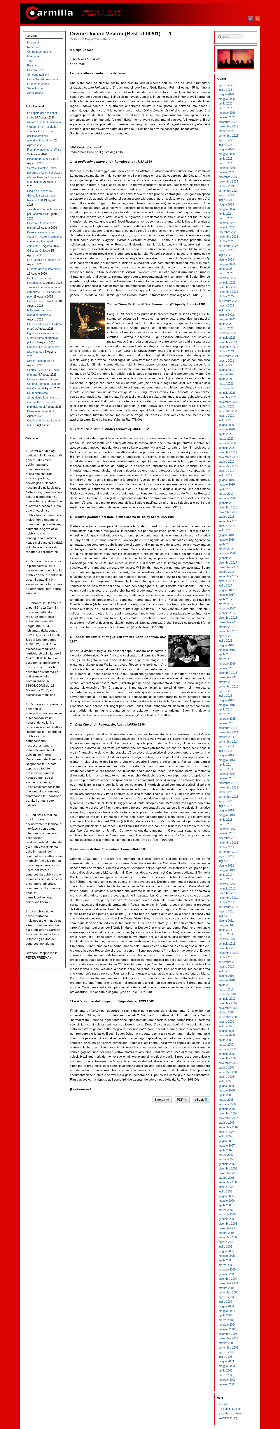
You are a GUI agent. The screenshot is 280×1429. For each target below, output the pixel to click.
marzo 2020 (226, 438)
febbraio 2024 (227, 223)
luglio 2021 (225, 365)
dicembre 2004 (228, 1278)
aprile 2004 (225, 1315)
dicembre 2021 (228, 342)
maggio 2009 (227, 1035)
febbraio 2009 (227, 1049)
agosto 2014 (226, 746)
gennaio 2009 (227, 1053)
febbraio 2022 (227, 333)
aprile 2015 (225, 709)
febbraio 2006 (227, 1214)
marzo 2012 (226, 879)
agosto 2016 (226, 636)
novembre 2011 (228, 897)
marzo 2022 (226, 328)
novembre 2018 (228, 512)
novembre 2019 (228, 457)
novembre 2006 (228, 1173)
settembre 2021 (228, 356)
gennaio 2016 (227, 668)
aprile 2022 (225, 323)
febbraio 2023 (227, 278)
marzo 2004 (226, 1320)
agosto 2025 (226, 140)
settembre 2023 (228, 245)
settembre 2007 (228, 1127)
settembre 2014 (228, 741)
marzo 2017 (226, 604)
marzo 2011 (226, 934)
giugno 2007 (226, 1141)
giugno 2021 (226, 369)
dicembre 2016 (228, 617)
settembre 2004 (228, 1292)
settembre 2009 (228, 1017)
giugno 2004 (226, 1306)
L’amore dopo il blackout (42, 301)
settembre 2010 (228, 962)
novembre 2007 (228, 1118)
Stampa (160, 1099)
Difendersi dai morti (39, 411)
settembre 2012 (228, 851)
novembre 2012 (228, 842)
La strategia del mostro (41, 259)
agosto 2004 (226, 1297)
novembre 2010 (228, 952)
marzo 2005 (226, 1265)
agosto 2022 (226, 305)
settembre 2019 (228, 466)
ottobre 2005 (226, 1232)
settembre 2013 (228, 796)
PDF (180, 1099)
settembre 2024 (228, 190)
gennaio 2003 (227, 1384)
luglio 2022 (225, 310)
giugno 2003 (226, 1361)
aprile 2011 (225, 929)
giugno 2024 (226, 204)
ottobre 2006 (226, 1177)
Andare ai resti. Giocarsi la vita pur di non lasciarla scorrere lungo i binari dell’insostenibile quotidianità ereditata (44, 131)
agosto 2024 (226, 195)
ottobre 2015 (226, 682)
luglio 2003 (225, 1356)
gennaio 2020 (227, 447)
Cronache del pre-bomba (42, 79)
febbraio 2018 (227, 553)
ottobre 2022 (226, 296)
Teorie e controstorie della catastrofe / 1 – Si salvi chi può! (44, 292)
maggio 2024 (227, 209)
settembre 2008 (228, 1072)
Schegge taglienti (38, 74)
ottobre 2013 (226, 792)
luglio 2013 (225, 806)
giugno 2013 (226, 810)
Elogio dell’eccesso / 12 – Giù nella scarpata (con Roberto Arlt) (43, 195)
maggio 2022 (227, 319)
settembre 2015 (228, 686)
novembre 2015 (228, 677)
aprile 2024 (225, 213)
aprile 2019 (225, 489)
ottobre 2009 (226, 1012)
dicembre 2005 (228, 1223)
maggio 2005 (227, 1255)
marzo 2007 (226, 1154)
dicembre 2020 (228, 397)
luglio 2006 (225, 1191)
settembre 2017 (228, 576)
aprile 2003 (225, 1370)
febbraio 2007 (227, 1159)
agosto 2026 (226, 85)
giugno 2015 (226, 700)
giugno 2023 (226, 259)
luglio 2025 (225, 144)
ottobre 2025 (226, 131)
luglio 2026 (225, 89)
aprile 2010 (225, 985)
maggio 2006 (227, 1200)
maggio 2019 (227, 484)
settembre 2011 (228, 907)
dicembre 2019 (228, 452)
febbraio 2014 (227, 773)
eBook (200, 1099)
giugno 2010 (226, 975)
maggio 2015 (227, 705)
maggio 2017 (227, 594)
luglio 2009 (225, 1026)
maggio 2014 (227, 760)
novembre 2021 (228, 346)
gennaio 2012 (227, 888)
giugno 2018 (226, 535)
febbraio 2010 (227, 994)
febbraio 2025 (227, 167)
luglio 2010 (225, 971)
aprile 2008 (225, 1095)
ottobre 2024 (226, 186)
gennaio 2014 (227, 778)
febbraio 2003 (227, 1379)
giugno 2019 (226, 480)
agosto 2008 (226, 1076)
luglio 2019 (225, 475)
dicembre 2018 (228, 507)
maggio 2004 (227, 1310)
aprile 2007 (225, 1150)
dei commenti (230, 1413)
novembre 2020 (228, 402)
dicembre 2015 (228, 672)
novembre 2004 (228, 1283)
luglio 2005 (225, 1246)
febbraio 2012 (227, 884)
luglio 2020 (225, 420)
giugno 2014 (226, 755)
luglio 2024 (225, 200)
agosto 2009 (226, 1021)
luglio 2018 (225, 530)
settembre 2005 (228, 1237)
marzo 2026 (226, 108)
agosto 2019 (226, 470)
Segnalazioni (35, 88)
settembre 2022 (228, 301)
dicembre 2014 (228, 727)
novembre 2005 (228, 1228)
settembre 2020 (228, 411)
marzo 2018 (226, 548)
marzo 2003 (226, 1375)
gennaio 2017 (227, 613)
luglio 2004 (225, 1301)
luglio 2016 (225, 640)
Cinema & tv (109, 39)
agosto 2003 (226, 1352)
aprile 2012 (225, 874)
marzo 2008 (226, 1099)
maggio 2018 (227, 539)
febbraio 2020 (227, 443)
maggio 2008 (227, 1090)
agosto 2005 (226, 1242)
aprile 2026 (225, 103)
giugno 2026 (226, 94)
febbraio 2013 (227, 828)
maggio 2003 (227, 1366)
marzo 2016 (226, 659)
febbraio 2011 (227, 939)
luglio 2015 (225, 695)
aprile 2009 (225, 1040)
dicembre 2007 (228, 1113)
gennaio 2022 (227, 337)
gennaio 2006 (227, 1219)
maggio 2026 (227, 99)
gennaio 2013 (227, 833)
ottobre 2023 (226, 241)
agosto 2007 (226, 1131)
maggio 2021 (227, 374)
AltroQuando (35, 93)
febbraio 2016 (227, 663)
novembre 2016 (228, 622)
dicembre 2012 (228, 838)
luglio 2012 (225, 861)
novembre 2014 (228, 732)
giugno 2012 (226, 865)
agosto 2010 (226, 966)
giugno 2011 (226, 920)
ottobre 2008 (226, 1067)
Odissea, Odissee (38, 250)
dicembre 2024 (228, 177)
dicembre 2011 (228, 893)
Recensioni (34, 47)
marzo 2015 (226, 714)
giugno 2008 (226, 1086)
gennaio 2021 (227, 392)
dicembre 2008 (228, 1058)
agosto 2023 (226, 250)
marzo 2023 (226, 273)
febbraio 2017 (227, 608)
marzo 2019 (226, 493)
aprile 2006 (225, 1205)
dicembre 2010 (228, 948)
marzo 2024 (226, 218)
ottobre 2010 (226, 957)
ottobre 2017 (226, 571)
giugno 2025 (226, 149)
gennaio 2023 (227, 282)
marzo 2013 (226, 824)
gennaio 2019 (227, 503)
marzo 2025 (226, 163)
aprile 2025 (225, 158)
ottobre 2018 (226, 516)
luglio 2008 (225, 1081)
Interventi (33, 42)
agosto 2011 (226, 911)
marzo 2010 (226, 989)
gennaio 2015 (227, 723)
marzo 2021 (226, 383)
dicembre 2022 (228, 287)
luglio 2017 (225, 585)
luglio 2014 (225, 750)
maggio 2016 (227, 649)
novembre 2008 (228, 1063)
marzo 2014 (226, 769)
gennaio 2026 (227, 117)
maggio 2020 (227, 429)
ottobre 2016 (226, 626)
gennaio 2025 (227, 172)
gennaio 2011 (227, 943)
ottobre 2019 (226, 461)
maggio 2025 (227, 154)
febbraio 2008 (227, 1104)
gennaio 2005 (227, 1274)
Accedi (223, 1404)
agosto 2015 (226, 691)
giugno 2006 (226, 1196)
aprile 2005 (225, 1260)
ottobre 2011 (226, 902)
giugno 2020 (226, 424)
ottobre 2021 (226, 351)
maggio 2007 (227, 1145)
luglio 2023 (225, 255)
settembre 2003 (228, 1347)
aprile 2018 (225, 544)
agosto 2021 (226, 360)
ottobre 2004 (226, 1288)
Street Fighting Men (39, 360)
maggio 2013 (227, 815)
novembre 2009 (228, 1008)
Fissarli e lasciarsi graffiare (44, 149)
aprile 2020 (225, 434)
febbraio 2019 (227, 498)
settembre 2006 (228, 1182)
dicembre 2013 (228, 783)
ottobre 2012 (226, 847)
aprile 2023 (225, 268)
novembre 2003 (228, 1338)
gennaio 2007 (227, 1164)
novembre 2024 (228, 181)
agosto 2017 (226, 581)
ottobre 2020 (226, 406)
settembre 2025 (228, 135)
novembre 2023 (228, 236)
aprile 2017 (225, 599)
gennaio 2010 (227, 998)
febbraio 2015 (227, 718)
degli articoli (229, 1408)
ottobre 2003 (226, 1343)
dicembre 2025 (228, 122)
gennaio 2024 (227, 227)
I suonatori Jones (38, 83)
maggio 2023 (227, 264)
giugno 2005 (226, 1251)
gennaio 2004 (227, 1329)
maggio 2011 (226, 925)
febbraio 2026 (227, 112)
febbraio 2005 (227, 1269)
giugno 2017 (226, 590)
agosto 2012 (226, 856)
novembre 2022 (228, 291)
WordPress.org (228, 1418)
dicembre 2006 (228, 1168)
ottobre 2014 (226, 737)
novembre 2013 (228, 787)
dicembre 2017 (228, 562)
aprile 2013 (225, 819)
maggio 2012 (227, 870)
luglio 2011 (225, 916)
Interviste (33, 56)
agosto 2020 (226, 415)
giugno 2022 (226, 314)
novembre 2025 (228, 126)
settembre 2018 (228, 521)
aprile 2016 (225, 654)
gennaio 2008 (227, 1108)
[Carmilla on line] (140, 13)
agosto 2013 (226, 801)
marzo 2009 (226, 1044)
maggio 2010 (227, 980)
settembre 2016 (228, 631)
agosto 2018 (226, 525)
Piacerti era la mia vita (41, 158)
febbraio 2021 (227, 388)
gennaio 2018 (227, 558)
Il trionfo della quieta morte (44, 269)
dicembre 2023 (228, 232)
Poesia (31, 65)
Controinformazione (39, 51)
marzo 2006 (226, 1209)
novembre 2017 (228, 567)
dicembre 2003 (228, 1333)
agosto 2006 (226, 1187)
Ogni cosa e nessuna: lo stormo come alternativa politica (42, 338)
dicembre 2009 (228, 1003)
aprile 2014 (225, 764)
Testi (30, 61)
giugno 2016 (226, 645)
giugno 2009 (226, 1030)
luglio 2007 (225, 1136)
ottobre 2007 (226, 1122)
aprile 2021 (225, 379)
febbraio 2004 (227, 1324)
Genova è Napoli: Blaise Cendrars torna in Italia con (44, 384)
